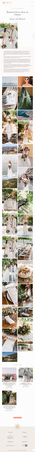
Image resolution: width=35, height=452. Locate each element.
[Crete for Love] (7, 4)
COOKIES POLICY (10, 438)
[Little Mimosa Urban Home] (26, 445)
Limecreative (25, 450)
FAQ (10, 435)
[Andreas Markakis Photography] (23, 445)
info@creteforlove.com (10, 445)
